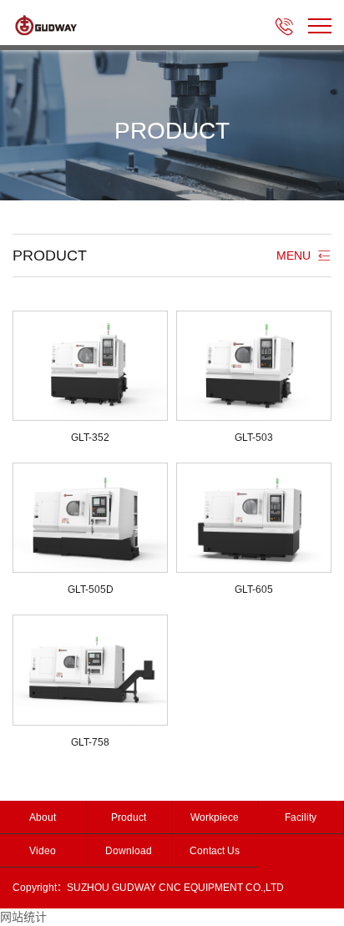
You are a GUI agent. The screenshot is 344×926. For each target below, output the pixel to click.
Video (42, 851)
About (42, 817)
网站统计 (23, 916)
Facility (300, 817)
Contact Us (215, 851)
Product (128, 817)
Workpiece (214, 817)
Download (128, 851)
